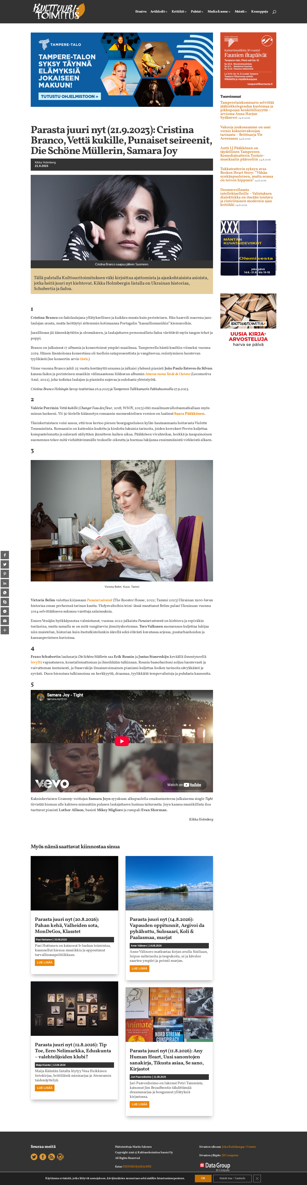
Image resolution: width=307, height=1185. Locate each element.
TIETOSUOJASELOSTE (137, 1167)
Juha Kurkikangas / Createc (239, 1147)
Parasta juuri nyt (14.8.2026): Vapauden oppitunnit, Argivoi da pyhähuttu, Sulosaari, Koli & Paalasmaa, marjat (167, 928)
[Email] (5, 620)
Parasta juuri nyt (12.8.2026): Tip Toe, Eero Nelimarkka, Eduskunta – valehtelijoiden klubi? (73, 1051)
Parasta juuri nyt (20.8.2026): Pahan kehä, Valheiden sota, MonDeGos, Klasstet (67, 925)
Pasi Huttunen (44, 939)
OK (203, 1178)
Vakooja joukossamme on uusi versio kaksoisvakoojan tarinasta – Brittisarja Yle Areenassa (245, 133)
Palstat (196, 12)
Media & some (218, 12)
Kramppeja (259, 12)
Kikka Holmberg (45, 162)
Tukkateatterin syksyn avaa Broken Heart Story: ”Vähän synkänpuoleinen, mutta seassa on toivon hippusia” (246, 174)
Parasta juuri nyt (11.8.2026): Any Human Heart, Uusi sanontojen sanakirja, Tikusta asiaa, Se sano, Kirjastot (167, 1060)
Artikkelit (157, 12)
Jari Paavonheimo (141, 1076)
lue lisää (44, 962)
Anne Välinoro (139, 945)
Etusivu (140, 12)
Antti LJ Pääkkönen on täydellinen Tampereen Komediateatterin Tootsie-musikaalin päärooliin (242, 154)
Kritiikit (178, 12)
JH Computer (230, 1155)
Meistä (240, 12)
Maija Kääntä (43, 1065)
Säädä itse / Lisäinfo (232, 1178)
